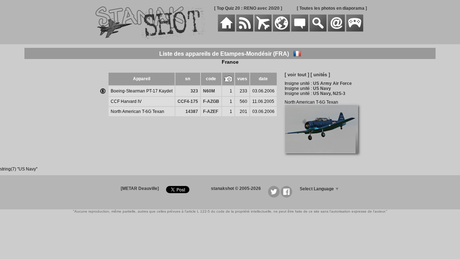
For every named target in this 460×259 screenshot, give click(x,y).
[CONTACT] (336, 30)
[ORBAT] (263, 30)
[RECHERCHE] (318, 30)
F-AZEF (210, 111)
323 (194, 91)
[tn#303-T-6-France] (324, 157)
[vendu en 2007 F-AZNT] (103, 91)
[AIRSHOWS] (281, 30)
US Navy (322, 88)
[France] (297, 54)
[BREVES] (244, 30)
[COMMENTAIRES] (299, 30)
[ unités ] (320, 74)
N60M (209, 91)
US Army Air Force (332, 83)
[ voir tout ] (297, 74)
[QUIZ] (354, 30)
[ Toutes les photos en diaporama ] (332, 8)
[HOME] (226, 30)
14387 (191, 111)
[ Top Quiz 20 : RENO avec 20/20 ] (248, 8)
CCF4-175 (188, 101)
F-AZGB (211, 101)
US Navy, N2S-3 (329, 93)
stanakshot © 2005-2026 (236, 188)
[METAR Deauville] (140, 188)
